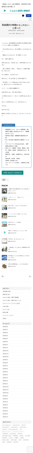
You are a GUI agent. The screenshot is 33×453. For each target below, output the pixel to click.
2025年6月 (5, 368)
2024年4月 (5, 410)
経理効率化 (26, 440)
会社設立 (20, 433)
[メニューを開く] (30, 19)
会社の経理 (13, 433)
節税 (20, 440)
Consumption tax (7, 425)
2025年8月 (5, 362)
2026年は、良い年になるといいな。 (16, 239)
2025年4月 (5, 374)
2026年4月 (5, 338)
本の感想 (28, 435)
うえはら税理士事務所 (19, 10)
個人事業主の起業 (7, 435)
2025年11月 (5, 353)
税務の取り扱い (6, 294)
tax (21, 429)
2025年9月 (5, 359)
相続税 (22, 437)
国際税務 (16, 435)
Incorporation (6, 427)
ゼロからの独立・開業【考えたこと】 (16, 33)
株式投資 (5, 437)
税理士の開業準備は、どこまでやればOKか (18, 264)
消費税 (16, 437)
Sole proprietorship (13, 429)
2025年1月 (5, 383)
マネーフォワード (7, 431)
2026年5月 (5, 335)
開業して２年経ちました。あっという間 (17, 230)
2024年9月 (5, 395)
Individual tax (15, 427)
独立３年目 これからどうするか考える (17, 205)
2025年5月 (5, 371)
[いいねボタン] (4, 179)
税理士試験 (5, 312)
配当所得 (16, 442)
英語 (4, 442)
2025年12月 (5, 350)
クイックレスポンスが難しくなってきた (17, 214)
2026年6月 (5, 332)
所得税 (21, 435)
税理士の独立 (6, 440)
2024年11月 (5, 389)
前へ (3, 276)
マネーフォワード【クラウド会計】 (11, 303)
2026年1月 (5, 347)
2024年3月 (5, 414)
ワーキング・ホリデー (8, 315)
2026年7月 (5, 329)
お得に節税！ (6, 306)
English (28, 15)
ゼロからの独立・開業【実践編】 (11, 297)
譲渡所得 (9, 442)
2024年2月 (5, 416)
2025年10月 (5, 356)
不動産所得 (5, 433)
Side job (5, 429)
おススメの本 (6, 309)
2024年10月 (5, 392)
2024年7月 (5, 401)
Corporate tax (16, 425)
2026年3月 (5, 341)
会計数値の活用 (6, 291)
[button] (12, 173)
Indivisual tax (23, 427)
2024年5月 (5, 407)
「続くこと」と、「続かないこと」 (16, 197)
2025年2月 (5, 380)
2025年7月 (5, 365)
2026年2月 (5, 344)
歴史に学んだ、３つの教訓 (14, 222)
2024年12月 (5, 386)
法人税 (11, 437)
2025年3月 (5, 377)
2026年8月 (5, 326)
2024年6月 (5, 404)
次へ (30, 276)
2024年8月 (5, 398)
